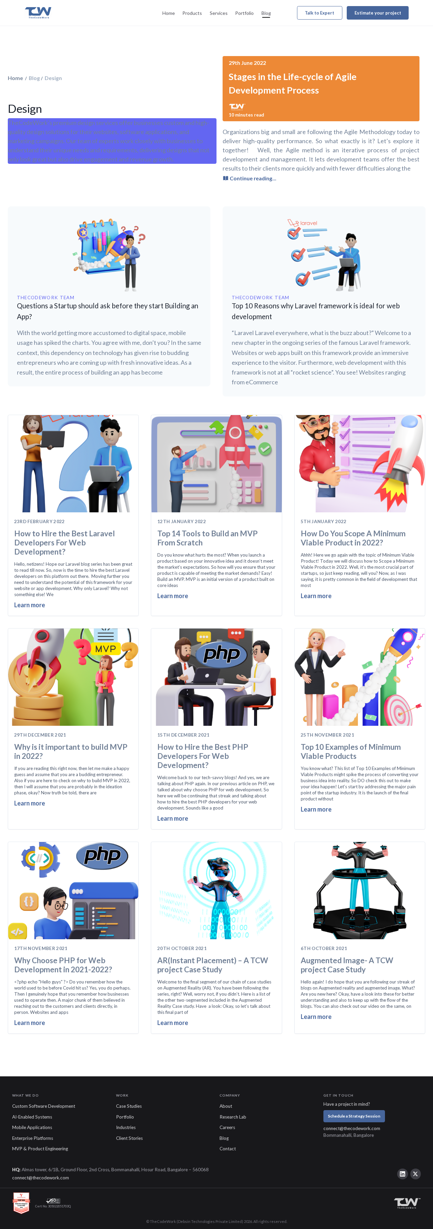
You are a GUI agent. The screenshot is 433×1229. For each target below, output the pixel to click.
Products (192, 13)
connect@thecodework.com (351, 1128)
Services (219, 13)
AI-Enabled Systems (32, 1117)
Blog (266, 13)
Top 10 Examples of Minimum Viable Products (351, 751)
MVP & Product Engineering (40, 1148)
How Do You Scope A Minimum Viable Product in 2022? (353, 538)
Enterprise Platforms (32, 1138)
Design (53, 78)
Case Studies (129, 1106)
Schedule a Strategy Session (354, 1116)
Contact (228, 1148)
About (226, 1106)
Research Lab (233, 1117)
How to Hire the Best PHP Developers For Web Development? (202, 756)
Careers (227, 1127)
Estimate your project (378, 13)
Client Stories (129, 1138)
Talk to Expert (319, 13)
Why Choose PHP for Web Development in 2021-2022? (63, 965)
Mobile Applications (32, 1127)
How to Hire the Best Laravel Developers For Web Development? (64, 542)
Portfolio (244, 13)
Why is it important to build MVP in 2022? (71, 751)
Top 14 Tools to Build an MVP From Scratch (207, 538)
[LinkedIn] (402, 1174)
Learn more (29, 605)
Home (168, 13)
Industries (126, 1127)
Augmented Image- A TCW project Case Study (347, 965)
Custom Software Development (43, 1106)
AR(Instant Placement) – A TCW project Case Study (212, 965)
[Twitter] (415, 1174)
